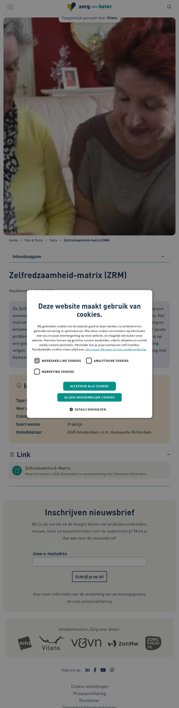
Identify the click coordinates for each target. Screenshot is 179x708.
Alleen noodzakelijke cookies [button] (89, 397)
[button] (89, 409)
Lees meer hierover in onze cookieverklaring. (116, 349)
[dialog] (89, 354)
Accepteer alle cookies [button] (89, 386)
